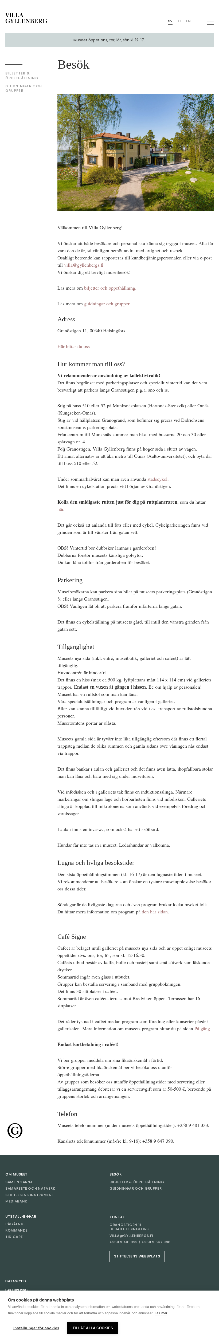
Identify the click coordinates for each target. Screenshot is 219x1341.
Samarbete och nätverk (30, 1188)
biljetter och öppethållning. (110, 288)
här (60, 509)
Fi (179, 20)
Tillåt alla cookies (93, 1328)
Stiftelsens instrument (29, 1194)
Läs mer (161, 1313)
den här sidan (155, 911)
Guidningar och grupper (136, 1188)
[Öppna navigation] (210, 22)
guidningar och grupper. (107, 303)
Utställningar (20, 1216)
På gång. (202, 1028)
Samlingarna (19, 1182)
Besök (116, 1174)
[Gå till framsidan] (26, 18)
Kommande (16, 1230)
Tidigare (14, 1236)
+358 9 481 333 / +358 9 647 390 (140, 1242)
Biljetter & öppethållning (137, 1182)
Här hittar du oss (73, 346)
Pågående (15, 1223)
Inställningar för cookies (36, 1328)
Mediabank (16, 1201)
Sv (170, 20)
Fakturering (16, 1290)
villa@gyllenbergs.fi (83, 265)
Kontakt (118, 1217)
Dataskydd (15, 1281)
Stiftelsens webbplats (137, 1256)
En (188, 20)
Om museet (16, 1174)
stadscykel (157, 479)
